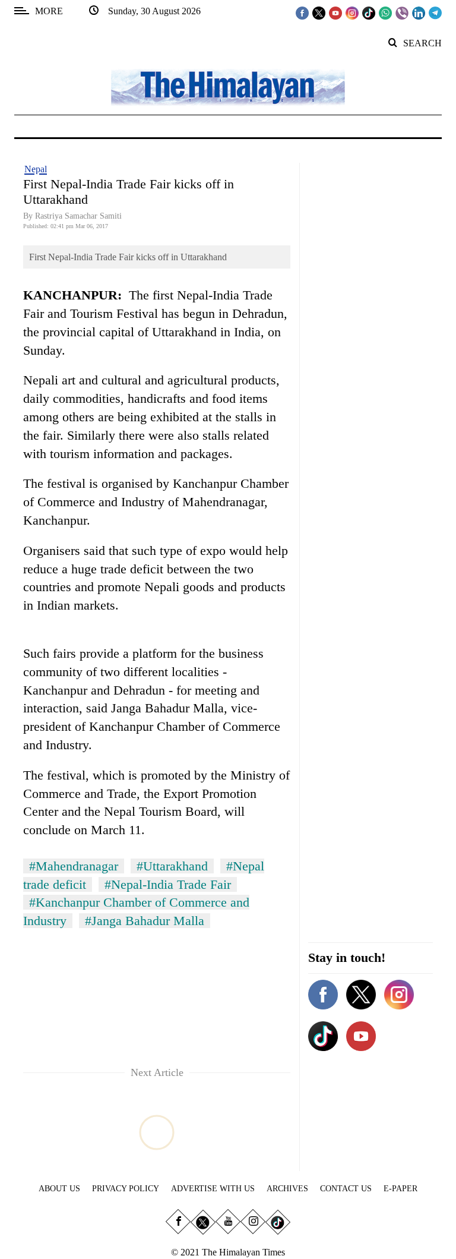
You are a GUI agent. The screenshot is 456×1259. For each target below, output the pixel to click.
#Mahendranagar (73, 866)
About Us (59, 1188)
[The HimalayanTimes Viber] (401, 12)
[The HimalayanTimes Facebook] (302, 12)
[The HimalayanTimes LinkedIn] (418, 12)
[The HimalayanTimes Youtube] (335, 12)
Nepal (35, 169)
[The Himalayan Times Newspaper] (228, 86)
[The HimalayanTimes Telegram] (435, 12)
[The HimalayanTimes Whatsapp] (385, 12)
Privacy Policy (125, 1188)
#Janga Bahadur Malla (144, 920)
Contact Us (346, 1188)
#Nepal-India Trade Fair (167, 884)
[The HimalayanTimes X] (318, 12)
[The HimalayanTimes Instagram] (352, 12)
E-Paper (400, 1188)
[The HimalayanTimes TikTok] (368, 12)
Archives (287, 1188)
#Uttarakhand (172, 866)
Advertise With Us (213, 1188)
